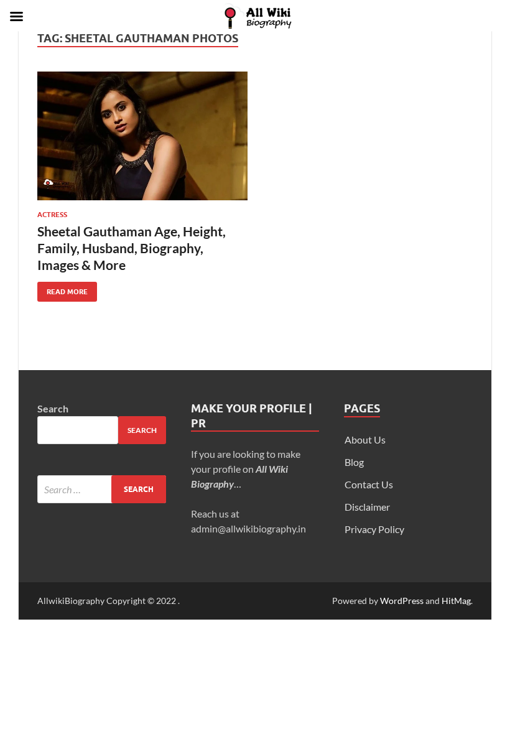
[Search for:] (101, 489)
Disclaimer (367, 507)
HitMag (456, 600)
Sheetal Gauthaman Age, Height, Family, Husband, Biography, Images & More (131, 248)
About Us (365, 439)
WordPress (402, 600)
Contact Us (369, 484)
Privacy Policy (374, 529)
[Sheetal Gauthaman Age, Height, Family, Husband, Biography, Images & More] (142, 136)
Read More (62, 289)
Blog (354, 462)
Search (52, 408)
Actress (52, 214)
